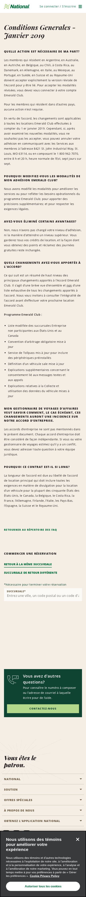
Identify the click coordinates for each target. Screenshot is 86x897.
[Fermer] (77, 839)
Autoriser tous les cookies (43, 886)
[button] (58, 6)
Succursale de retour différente (30, 573)
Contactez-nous (42, 708)
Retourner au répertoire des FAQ (30, 529)
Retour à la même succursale (28, 564)
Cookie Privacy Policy (44, 875)
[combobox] (43, 594)
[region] (43, 864)
